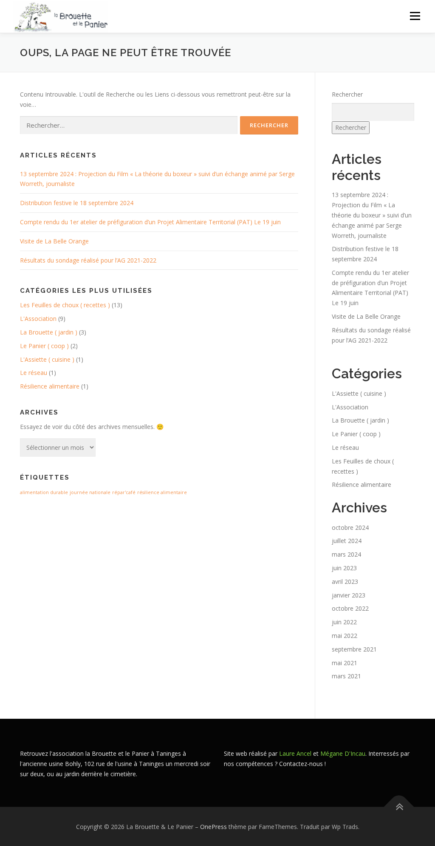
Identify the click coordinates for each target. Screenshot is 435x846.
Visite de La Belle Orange (54, 241)
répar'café (124, 492)
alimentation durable (44, 492)
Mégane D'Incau (342, 753)
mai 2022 (344, 636)
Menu (414, 16)
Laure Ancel (295, 753)
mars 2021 (346, 676)
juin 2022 (344, 622)
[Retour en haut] (399, 807)
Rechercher (347, 94)
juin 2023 (344, 568)
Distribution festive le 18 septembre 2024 (76, 203)
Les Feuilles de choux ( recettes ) (65, 305)
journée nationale (90, 492)
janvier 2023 (348, 595)
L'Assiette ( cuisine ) (47, 359)
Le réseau (33, 373)
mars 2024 (346, 554)
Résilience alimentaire (49, 386)
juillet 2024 (347, 541)
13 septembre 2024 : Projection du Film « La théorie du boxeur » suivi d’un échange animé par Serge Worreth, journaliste (372, 215)
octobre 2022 (350, 608)
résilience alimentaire (162, 492)
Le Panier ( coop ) (44, 346)
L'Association (38, 318)
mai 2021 (344, 663)
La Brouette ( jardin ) (48, 332)
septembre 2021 (354, 649)
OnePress (213, 827)
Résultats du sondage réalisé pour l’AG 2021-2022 (88, 260)
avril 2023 (345, 581)
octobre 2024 (350, 527)
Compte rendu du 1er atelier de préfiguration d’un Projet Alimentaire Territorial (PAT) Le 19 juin (150, 222)
